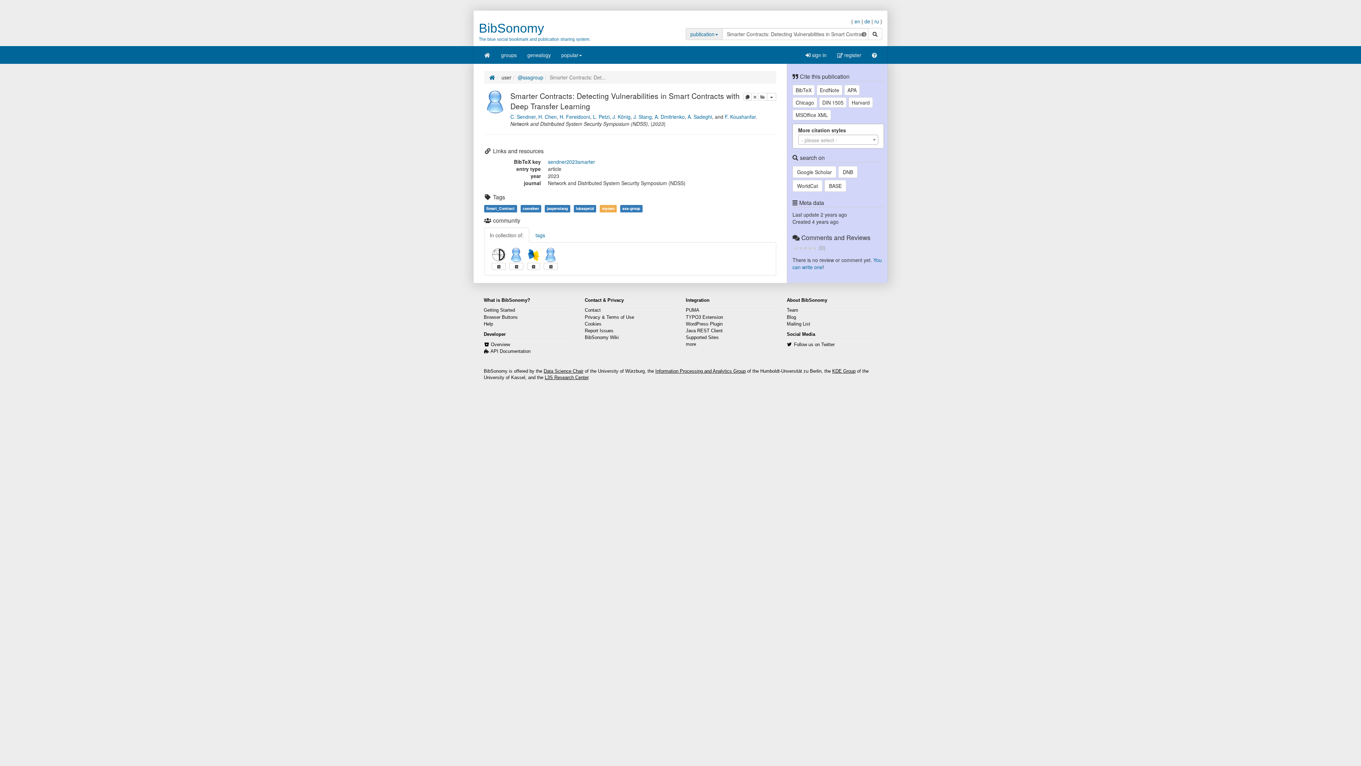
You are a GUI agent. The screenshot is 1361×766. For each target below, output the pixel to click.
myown (608, 208)
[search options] (864, 34)
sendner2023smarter (571, 161)
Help (488, 324)
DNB (848, 172)
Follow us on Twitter (814, 344)
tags (540, 235)
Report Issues (599, 330)
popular (569, 55)
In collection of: (506, 235)
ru (876, 21)
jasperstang (557, 208)
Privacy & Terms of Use (609, 317)
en (857, 21)
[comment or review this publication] (805, 247)
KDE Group (844, 371)
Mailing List (798, 324)
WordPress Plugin (704, 324)
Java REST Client (704, 330)
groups (509, 55)
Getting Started (499, 310)
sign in (819, 55)
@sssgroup (530, 77)
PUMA (692, 310)
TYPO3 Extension (704, 317)
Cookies (593, 324)
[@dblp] (533, 255)
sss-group (631, 208)
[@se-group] (499, 255)
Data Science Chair (563, 371)
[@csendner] (516, 255)
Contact (593, 310)
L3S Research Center (566, 377)
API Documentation (511, 351)
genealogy (539, 55)
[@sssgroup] (495, 101)
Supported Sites (702, 337)
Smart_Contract (500, 208)
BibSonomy (511, 28)
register (852, 55)
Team (792, 310)
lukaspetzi (585, 208)
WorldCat (807, 185)
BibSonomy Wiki (602, 337)
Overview (500, 344)
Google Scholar (814, 172)
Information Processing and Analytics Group (700, 371)
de (867, 21)
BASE (835, 185)
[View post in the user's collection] (499, 266)
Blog (791, 317)
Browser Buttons (501, 317)
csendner (531, 208)
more (691, 344)
